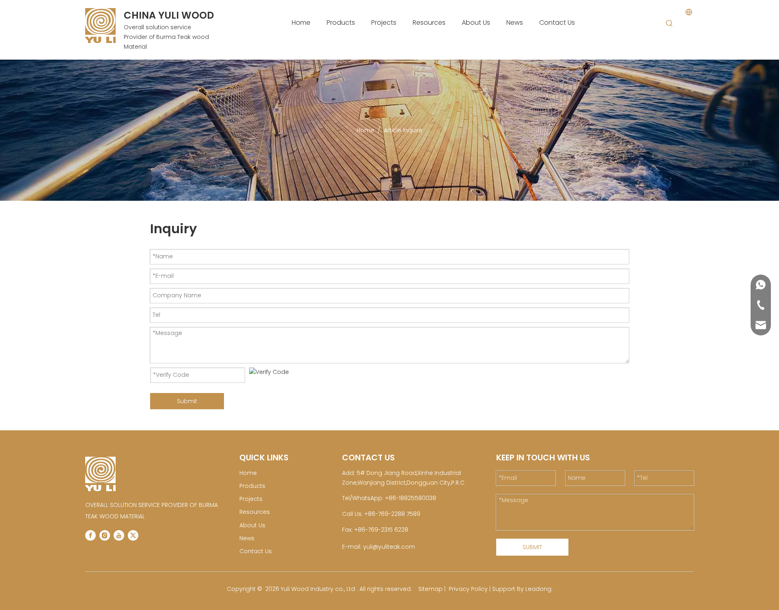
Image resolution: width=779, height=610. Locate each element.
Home (248, 473)
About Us (252, 525)
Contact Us (255, 551)
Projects (251, 499)
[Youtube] (119, 535)
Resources (254, 512)
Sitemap (430, 589)
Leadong (538, 589)
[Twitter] (133, 535)
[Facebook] (90, 535)
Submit (187, 401)
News (246, 538)
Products (252, 486)
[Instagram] (104, 535)
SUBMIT (532, 547)
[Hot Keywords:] (669, 23)
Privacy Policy (468, 589)
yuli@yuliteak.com (389, 547)
